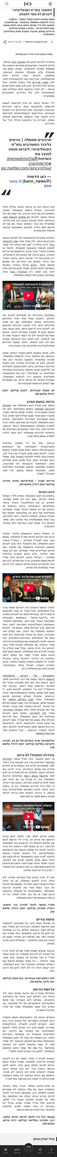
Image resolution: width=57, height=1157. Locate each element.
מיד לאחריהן (38, 713)
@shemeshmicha (22, 159)
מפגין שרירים (40, 82)
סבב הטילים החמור (20, 699)
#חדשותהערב (39, 164)
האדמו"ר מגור (18, 271)
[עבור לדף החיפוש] (7, 4)
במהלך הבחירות (12, 709)
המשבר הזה (19, 62)
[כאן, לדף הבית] (28, 4)
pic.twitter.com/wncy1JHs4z (26, 168)
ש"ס (33, 265)
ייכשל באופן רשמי (35, 776)
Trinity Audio (34, 54)
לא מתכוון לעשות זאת (16, 217)
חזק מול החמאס (45, 733)
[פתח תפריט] (50, 4)
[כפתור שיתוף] (5, 41)
